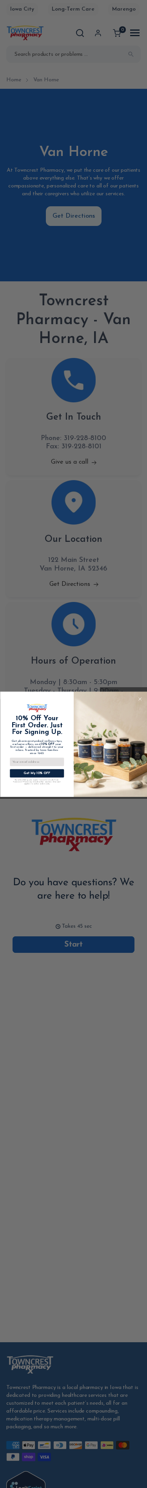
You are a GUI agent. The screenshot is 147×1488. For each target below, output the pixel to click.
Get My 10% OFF (37, 773)
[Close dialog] (139, 698)
